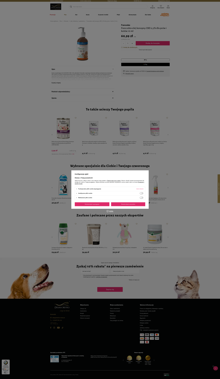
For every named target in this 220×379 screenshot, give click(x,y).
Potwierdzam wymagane (92, 204)
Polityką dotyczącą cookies (114, 180)
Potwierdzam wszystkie (128, 204)
